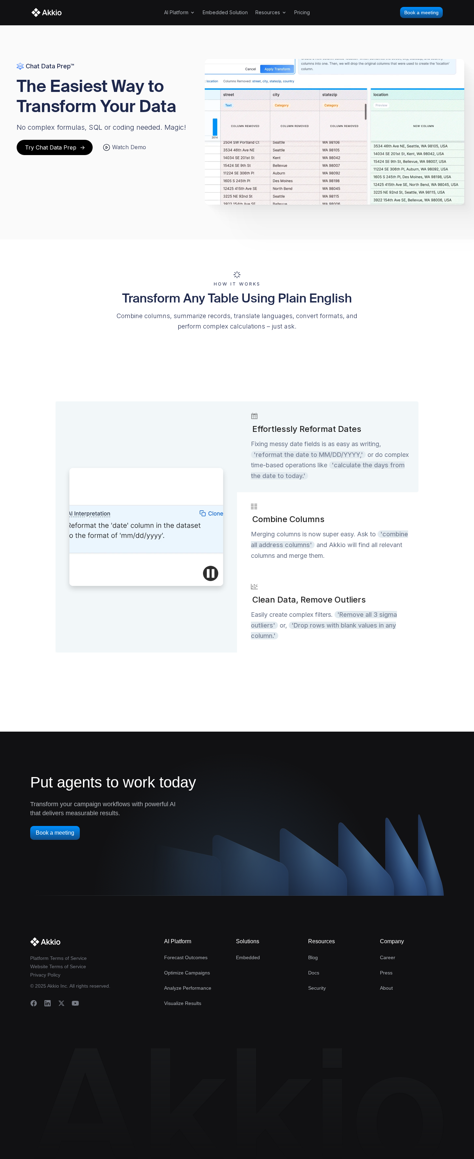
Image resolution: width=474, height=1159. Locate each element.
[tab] (327, 446)
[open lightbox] (334, 132)
